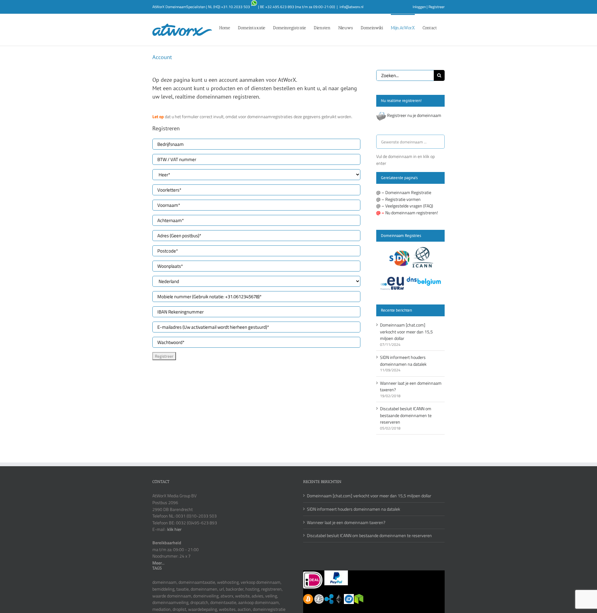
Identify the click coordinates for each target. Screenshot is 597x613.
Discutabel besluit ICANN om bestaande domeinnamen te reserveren (406, 415)
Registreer (436, 7)
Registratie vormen (403, 199)
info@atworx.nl (351, 7)
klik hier (174, 529)
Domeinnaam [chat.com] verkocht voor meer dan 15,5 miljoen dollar (406, 331)
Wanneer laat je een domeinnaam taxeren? (346, 522)
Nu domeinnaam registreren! (411, 212)
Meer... (158, 563)
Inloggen (419, 7)
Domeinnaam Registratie (408, 192)
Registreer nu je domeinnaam (414, 115)
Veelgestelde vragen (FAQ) (409, 205)
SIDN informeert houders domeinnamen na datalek (403, 360)
